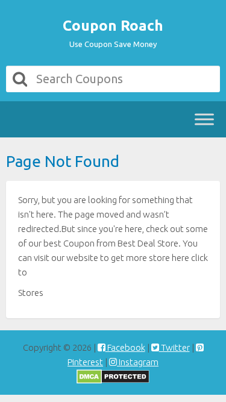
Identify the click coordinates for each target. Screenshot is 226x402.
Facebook (125, 347)
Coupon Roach (113, 25)
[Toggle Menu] (204, 119)
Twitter (174, 347)
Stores (30, 292)
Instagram (138, 362)
